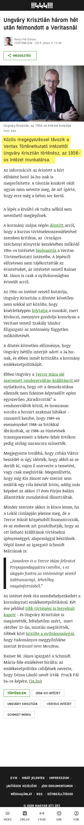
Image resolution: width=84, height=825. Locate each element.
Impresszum (59, 778)
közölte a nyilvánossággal (50, 633)
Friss (42, 819)
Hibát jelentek (33, 778)
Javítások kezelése (21, 786)
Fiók (76, 819)
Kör (59, 819)
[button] (17, 693)
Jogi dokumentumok (57, 786)
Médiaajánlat (21, 794)
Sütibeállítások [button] (60, 794)
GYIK (13, 778)
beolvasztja (46, 250)
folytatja (40, 310)
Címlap (25, 819)
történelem (23, 43)
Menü (7, 819)
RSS (40, 794)
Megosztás (22, 55)
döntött (57, 225)
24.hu (35, 681)
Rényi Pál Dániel (25, 39)
